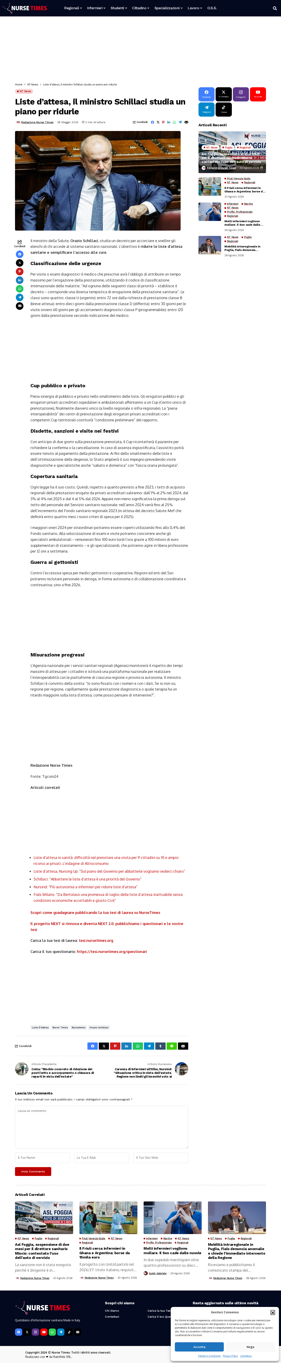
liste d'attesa (40, 1027)
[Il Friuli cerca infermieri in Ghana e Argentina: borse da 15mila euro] (210, 186)
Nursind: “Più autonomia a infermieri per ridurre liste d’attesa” (86, 887)
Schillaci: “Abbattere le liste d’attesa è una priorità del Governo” (88, 879)
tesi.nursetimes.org (96, 940)
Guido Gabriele (158, 1273)
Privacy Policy (230, 1355)
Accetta (199, 1347)
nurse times (60, 1027)
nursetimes (79, 1027)
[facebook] (18, 1332)
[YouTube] (44, 1332)
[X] (27, 1332)
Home (18, 84)
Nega (250, 1347)
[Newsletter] (77, 1332)
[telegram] (60, 1332)
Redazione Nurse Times (37, 122)
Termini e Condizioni (209, 1355)
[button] (273, 1312)
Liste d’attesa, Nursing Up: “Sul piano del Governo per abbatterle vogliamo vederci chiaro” (109, 871)
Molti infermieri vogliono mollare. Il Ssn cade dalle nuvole (242, 223)
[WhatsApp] (52, 1332)
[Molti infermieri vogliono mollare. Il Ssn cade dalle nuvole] (210, 211)
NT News (32, 84)
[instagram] (35, 1332)
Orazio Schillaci (99, 1027)
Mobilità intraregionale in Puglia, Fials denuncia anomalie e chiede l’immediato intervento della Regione (244, 248)
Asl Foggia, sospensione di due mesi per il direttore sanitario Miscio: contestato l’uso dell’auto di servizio (231, 158)
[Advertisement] (138, 50)
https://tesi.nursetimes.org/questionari (112, 951)
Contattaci (246, 1355)
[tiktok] (69, 1332)
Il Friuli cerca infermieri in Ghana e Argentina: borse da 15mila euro (244, 189)
